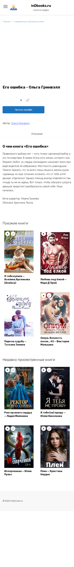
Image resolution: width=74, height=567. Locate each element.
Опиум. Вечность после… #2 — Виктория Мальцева (54, 341)
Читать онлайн (23, 109)
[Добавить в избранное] (21, 100)
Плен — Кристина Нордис (51, 473)
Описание (37, 134)
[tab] (37, 134)
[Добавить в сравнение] (28, 100)
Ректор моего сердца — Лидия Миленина (18, 414)
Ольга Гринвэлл (20, 123)
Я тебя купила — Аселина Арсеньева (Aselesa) (17, 279)
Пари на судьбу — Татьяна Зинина (15, 343)
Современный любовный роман (29, 22)
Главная (6, 22)
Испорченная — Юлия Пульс (17, 473)
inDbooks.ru (41, 6)
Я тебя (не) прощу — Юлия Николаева (53, 414)
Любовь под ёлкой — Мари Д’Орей (53, 281)
